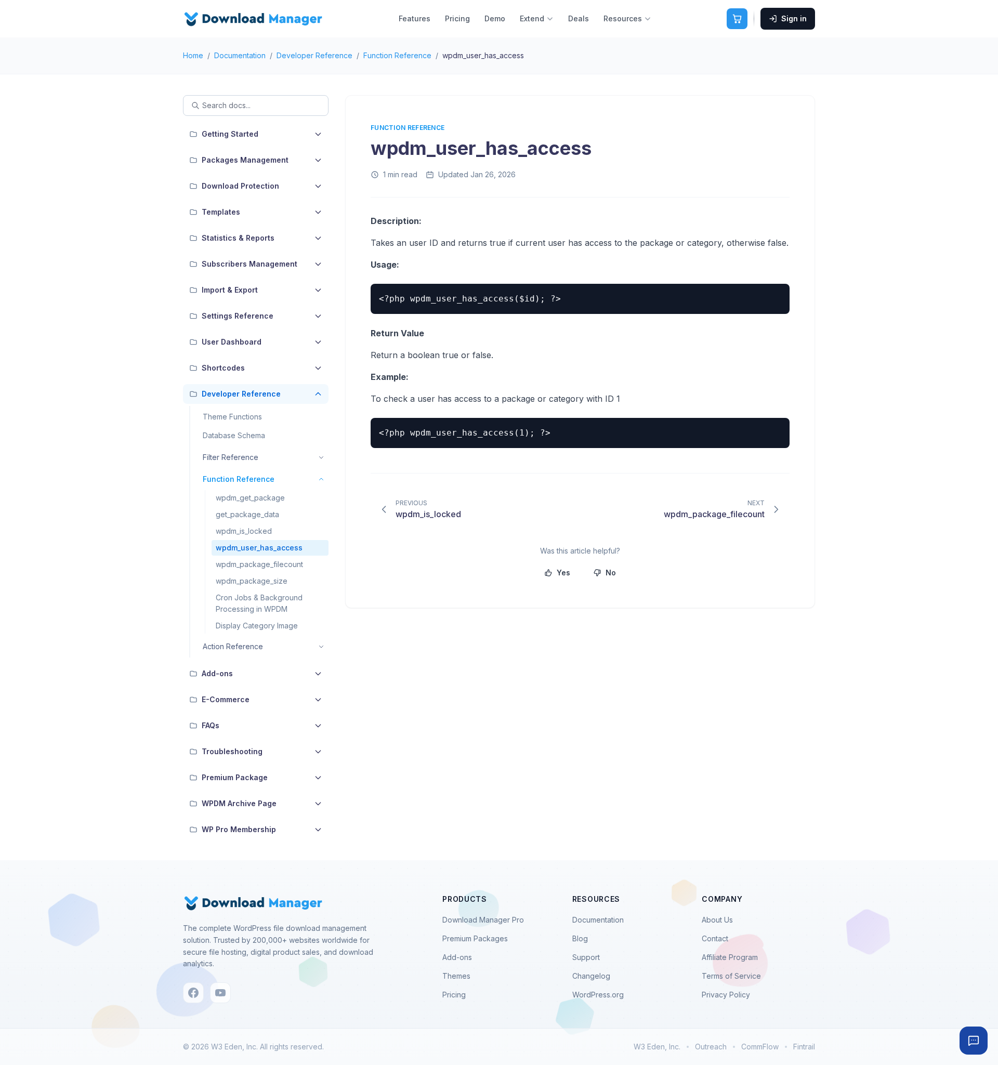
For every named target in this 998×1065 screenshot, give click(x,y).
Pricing (457, 18)
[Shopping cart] (737, 18)
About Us (717, 919)
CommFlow (760, 1046)
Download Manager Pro (483, 919)
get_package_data (247, 514)
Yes (563, 572)
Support (586, 957)
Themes (456, 975)
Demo (494, 18)
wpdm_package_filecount (259, 564)
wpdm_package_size (251, 580)
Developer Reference (314, 55)
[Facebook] (193, 992)
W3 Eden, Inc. (657, 1046)
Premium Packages (475, 938)
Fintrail (804, 1046)
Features (414, 18)
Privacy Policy (726, 994)
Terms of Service (731, 975)
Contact (715, 938)
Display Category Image (257, 625)
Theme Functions (232, 416)
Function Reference (397, 55)
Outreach (711, 1046)
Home (193, 55)
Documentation (240, 55)
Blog (580, 938)
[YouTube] (220, 992)
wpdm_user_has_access (259, 547)
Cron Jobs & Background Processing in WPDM (259, 603)
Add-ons (457, 957)
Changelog (591, 975)
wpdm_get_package (250, 497)
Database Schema (234, 435)
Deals (578, 18)
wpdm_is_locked (244, 531)
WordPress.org (598, 994)
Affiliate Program (730, 957)
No (611, 572)
